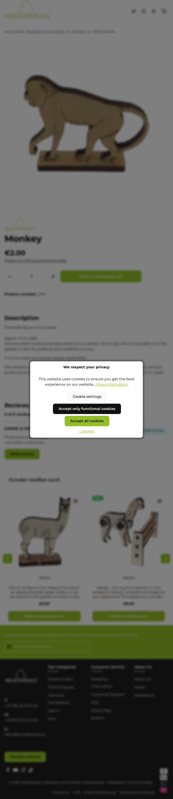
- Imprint (87, 431)
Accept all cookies (87, 421)
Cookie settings (87, 396)
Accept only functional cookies (87, 409)
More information (111, 384)
